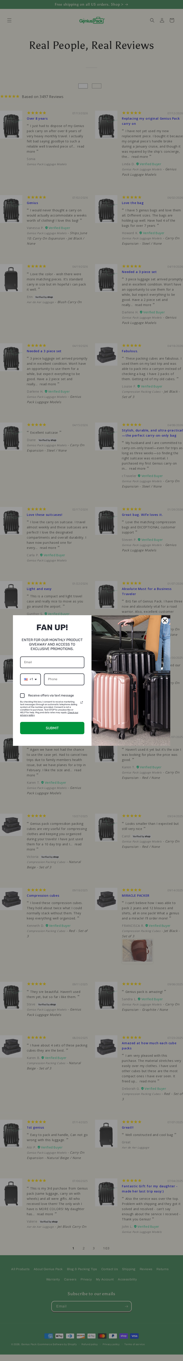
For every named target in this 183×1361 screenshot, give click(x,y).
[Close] (165, 620)
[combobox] (30, 679)
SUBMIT (52, 728)
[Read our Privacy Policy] (81, 702)
